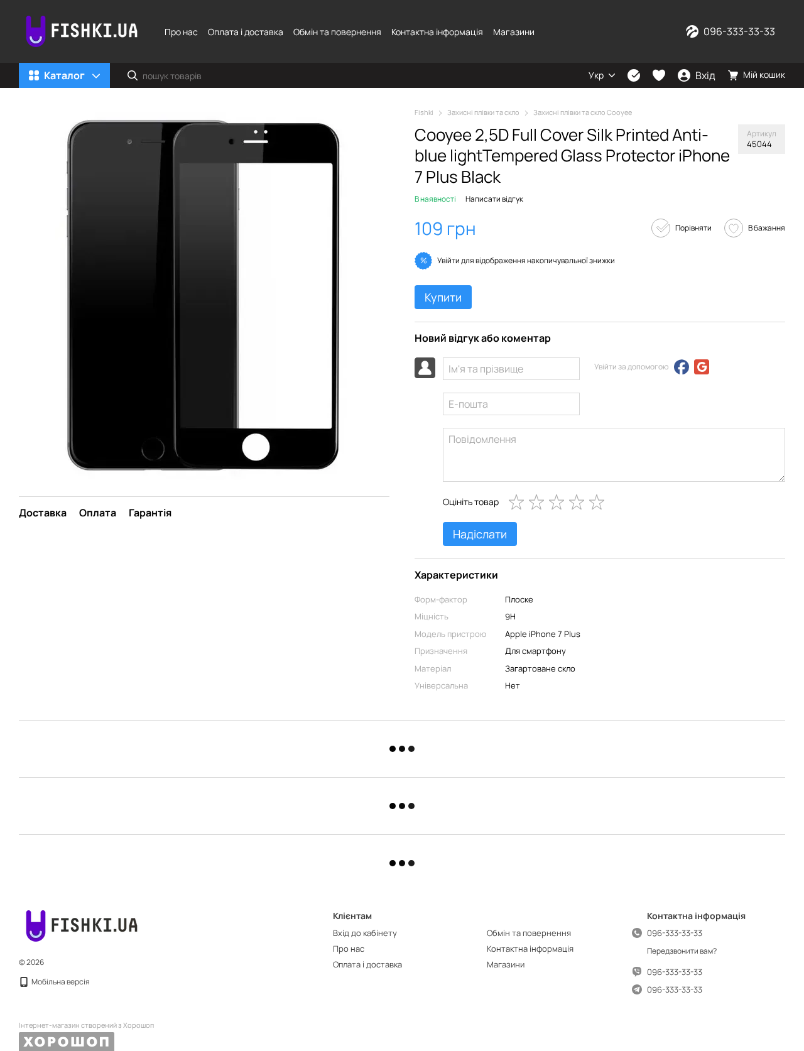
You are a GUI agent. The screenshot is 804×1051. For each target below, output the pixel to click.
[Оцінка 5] (599, 501)
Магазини (514, 32)
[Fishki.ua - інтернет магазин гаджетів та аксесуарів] (81, 925)
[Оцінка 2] (539, 501)
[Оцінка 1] (519, 501)
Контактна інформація (437, 32)
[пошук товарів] (132, 75)
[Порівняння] (633, 75)
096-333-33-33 (739, 31)
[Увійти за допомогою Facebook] (681, 366)
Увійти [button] (448, 260)
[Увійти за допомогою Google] (701, 366)
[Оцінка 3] (559, 501)
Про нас (181, 32)
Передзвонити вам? (682, 951)
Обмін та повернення (337, 32)
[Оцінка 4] (579, 501)
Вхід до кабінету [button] (365, 933)
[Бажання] (659, 75)
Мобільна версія (60, 981)
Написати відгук (494, 198)
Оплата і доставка (245, 32)
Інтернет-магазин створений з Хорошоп (86, 1025)
